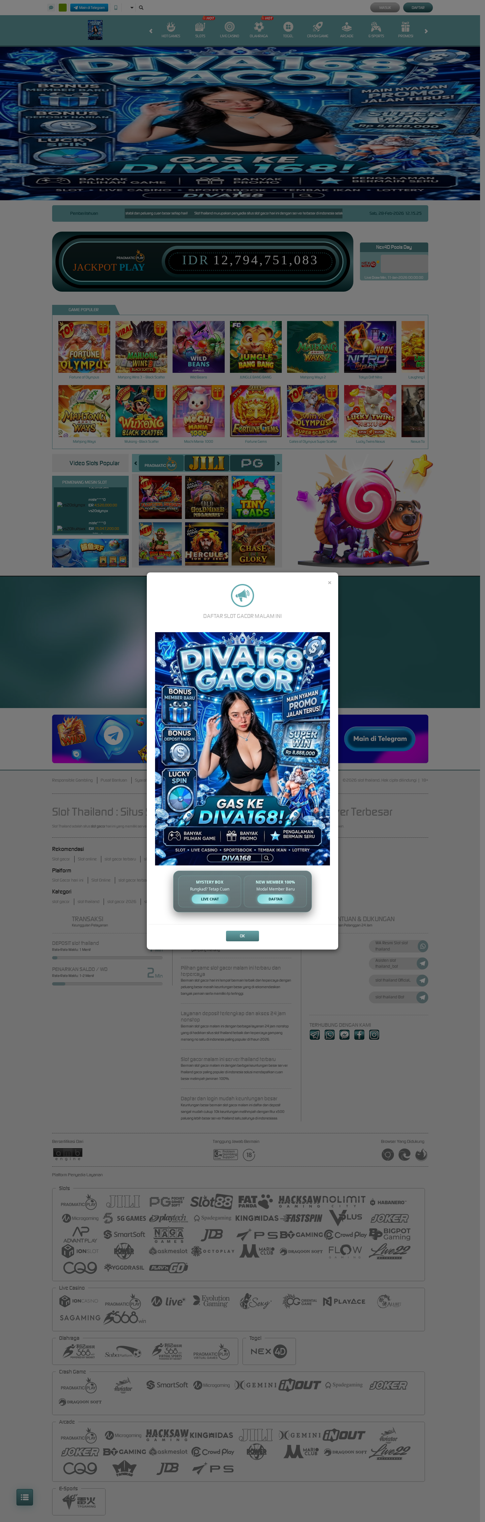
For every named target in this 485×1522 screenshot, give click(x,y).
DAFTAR (275, 898)
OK (242, 936)
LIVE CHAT (210, 898)
